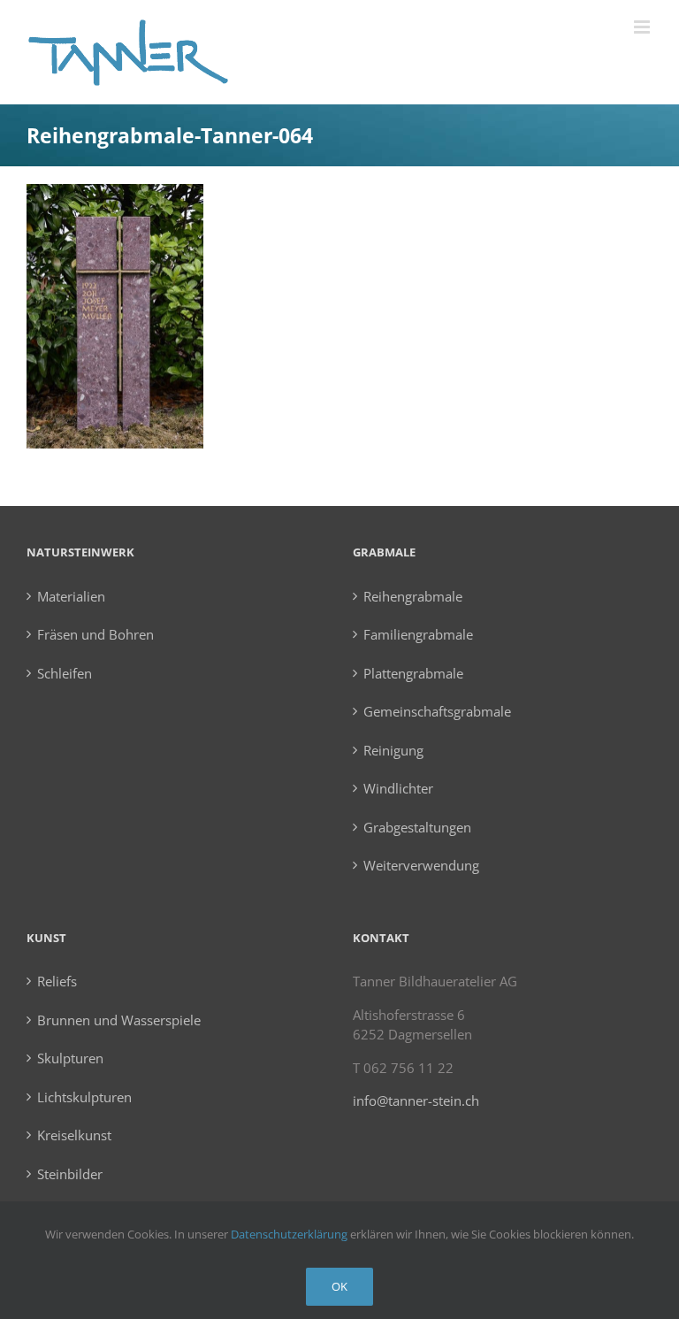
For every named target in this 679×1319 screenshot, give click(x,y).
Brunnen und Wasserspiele (119, 1020)
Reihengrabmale (412, 596)
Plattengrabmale (413, 673)
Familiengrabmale (418, 634)
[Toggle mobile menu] (643, 27)
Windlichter (398, 788)
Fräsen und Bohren (95, 634)
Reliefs (57, 981)
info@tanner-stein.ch (416, 1100)
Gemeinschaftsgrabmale (437, 711)
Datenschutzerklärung (289, 1234)
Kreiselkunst (74, 1135)
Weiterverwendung (421, 865)
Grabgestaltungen (417, 827)
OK (339, 1286)
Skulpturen (70, 1058)
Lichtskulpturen (84, 1097)
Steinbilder (70, 1174)
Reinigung (393, 750)
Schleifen (64, 673)
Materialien (71, 596)
